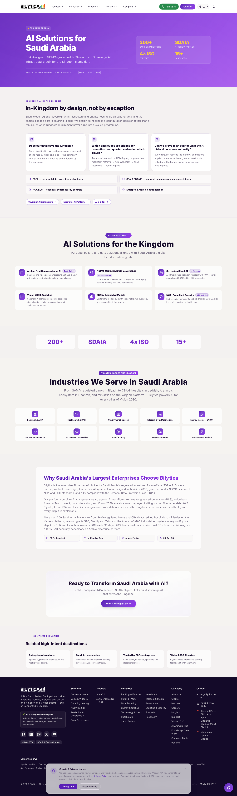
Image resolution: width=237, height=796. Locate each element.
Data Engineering (80, 703)
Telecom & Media (155, 698)
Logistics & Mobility (156, 707)
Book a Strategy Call (117, 603)
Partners (175, 703)
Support (175, 716)
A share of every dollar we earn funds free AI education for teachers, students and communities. (43, 719)
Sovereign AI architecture (40, 202)
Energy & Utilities (130, 707)
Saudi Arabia (128, 721)
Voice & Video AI (79, 698)
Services (55, 6)
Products (93, 6)
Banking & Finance (131, 694)
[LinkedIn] (31, 734)
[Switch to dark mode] (214, 6)
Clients (174, 698)
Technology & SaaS (131, 712)
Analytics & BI (78, 707)
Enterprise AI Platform (74, 202)
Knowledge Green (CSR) (180, 732)
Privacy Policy (101, 776)
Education (151, 712)
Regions (175, 742)
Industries (74, 6)
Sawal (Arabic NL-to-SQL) (105, 700)
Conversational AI (80, 694)
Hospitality (151, 716)
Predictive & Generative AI (78, 714)
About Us (176, 694)
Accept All (68, 786)
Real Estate (127, 716)
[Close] (185, 769)
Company (128, 6)
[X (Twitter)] (46, 734)
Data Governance (80, 720)
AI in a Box (100, 202)
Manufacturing (129, 703)
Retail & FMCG (128, 698)
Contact (187, 6)
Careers (175, 707)
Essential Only (89, 786)
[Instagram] (39, 734)
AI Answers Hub (179, 725)
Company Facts (179, 738)
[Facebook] (23, 734)
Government (152, 703)
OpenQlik (101, 694)
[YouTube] (54, 734)
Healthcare (151, 694)
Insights (110, 6)
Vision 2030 (177, 721)
